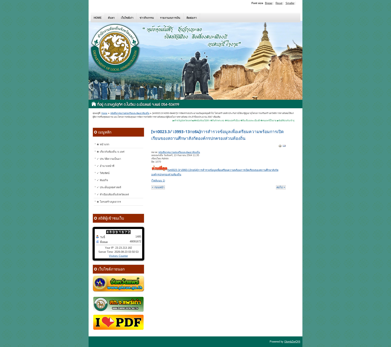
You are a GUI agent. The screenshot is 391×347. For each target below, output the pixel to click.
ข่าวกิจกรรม (147, 17)
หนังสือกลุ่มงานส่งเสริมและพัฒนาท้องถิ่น (129, 113)
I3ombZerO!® (292, 341)
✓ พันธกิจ (102, 180)
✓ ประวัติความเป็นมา (109, 158)
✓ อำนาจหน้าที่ (105, 165)
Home (98, 17)
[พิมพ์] (280, 146)
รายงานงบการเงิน (170, 17)
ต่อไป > (281, 187)
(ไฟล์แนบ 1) (158, 180)
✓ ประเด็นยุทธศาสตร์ (109, 187)
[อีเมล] (284, 146)
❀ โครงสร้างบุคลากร (109, 201)
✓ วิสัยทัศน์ (103, 173)
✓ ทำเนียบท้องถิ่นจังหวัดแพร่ (113, 194)
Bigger (268, 3)
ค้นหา (111, 17)
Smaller (290, 3)
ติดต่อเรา (192, 17)
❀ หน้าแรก (103, 144)
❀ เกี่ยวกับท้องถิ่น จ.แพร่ (110, 151)
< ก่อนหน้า (158, 187)
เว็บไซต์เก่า (127, 17)
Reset (279, 3)
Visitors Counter (118, 255)
